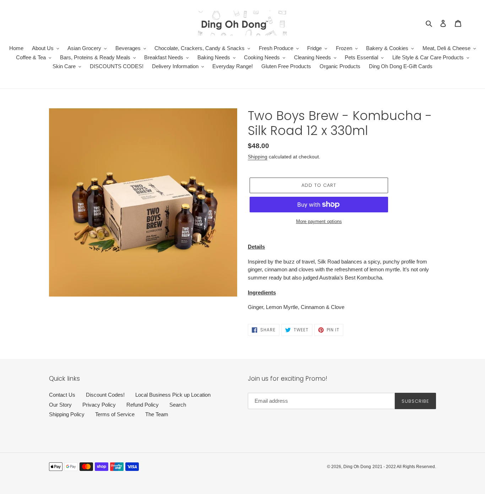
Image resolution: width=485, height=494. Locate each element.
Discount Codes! (105, 395)
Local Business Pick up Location (173, 395)
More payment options (319, 221)
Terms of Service (115, 414)
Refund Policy (142, 405)
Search (177, 405)
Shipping (257, 156)
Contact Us (62, 395)
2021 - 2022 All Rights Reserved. (404, 466)
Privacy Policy (99, 405)
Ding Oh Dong (357, 466)
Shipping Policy (67, 414)
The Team (156, 414)
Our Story (60, 405)
